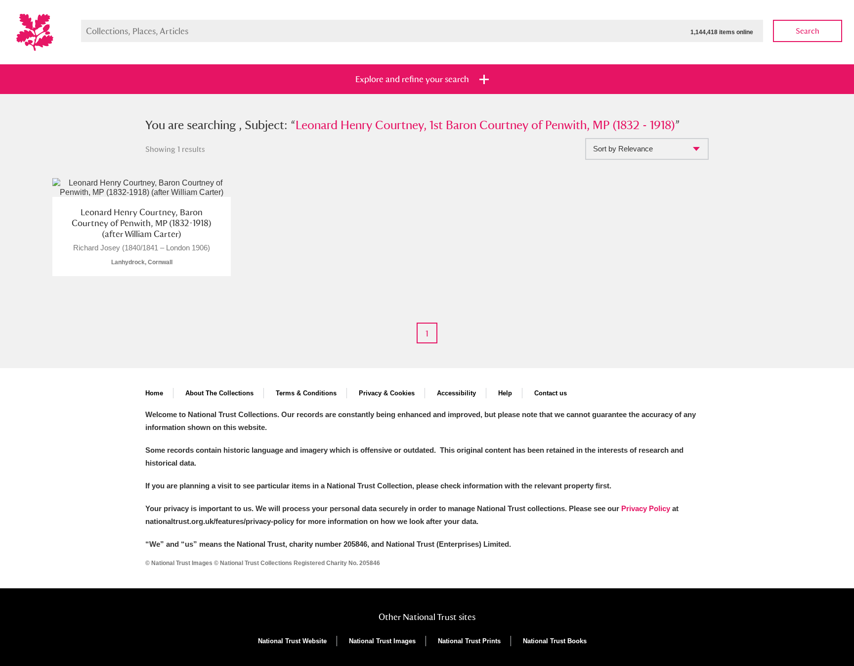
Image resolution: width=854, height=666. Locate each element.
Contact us (550, 393)
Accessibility (456, 393)
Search (807, 31)
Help (505, 393)
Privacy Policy (645, 508)
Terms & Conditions (306, 393)
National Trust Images (382, 641)
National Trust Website (292, 641)
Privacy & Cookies (387, 393)
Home (154, 393)
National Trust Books (555, 641)
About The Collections (219, 393)
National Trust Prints (469, 641)
